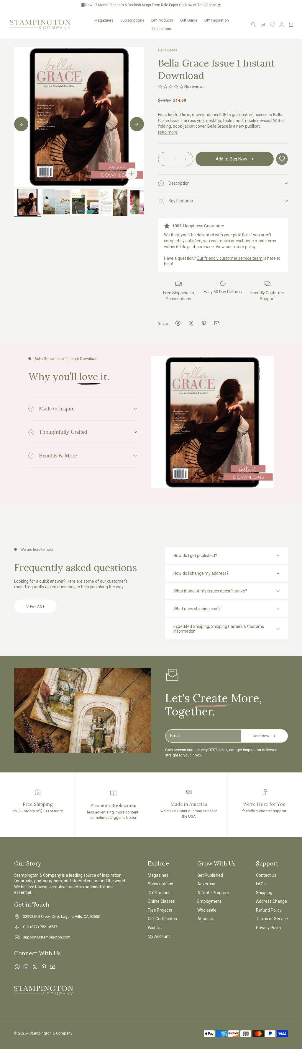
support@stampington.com (46, 937)
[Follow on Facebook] (17, 967)
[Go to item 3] (85, 202)
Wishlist (155, 927)
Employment (209, 901)
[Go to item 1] (27, 202)
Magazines (103, 20)
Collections (161, 29)
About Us (205, 918)
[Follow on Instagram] (26, 967)
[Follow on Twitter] (35, 967)
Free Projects (160, 910)
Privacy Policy (268, 927)
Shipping (264, 892)
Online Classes (161, 901)
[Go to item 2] (56, 202)
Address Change (271, 901)
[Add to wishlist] (282, 159)
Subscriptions (132, 20)
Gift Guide (188, 20)
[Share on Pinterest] (204, 323)
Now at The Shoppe (200, 5)
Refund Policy (269, 910)
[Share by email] (217, 323)
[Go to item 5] (143, 202)
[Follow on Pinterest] (44, 967)
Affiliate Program (213, 892)
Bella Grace (167, 50)
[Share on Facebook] (178, 323)
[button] (170, 86)
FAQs (261, 883)
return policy (244, 246)
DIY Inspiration (216, 20)
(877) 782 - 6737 (43, 927)
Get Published (210, 875)
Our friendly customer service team (229, 258)
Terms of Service (272, 918)
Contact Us (266, 875)
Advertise (206, 883)
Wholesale (206, 910)
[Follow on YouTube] (52, 967)
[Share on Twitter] (191, 323)
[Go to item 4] (114, 202)
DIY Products (162, 20)
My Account (159, 936)
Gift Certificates (162, 918)
